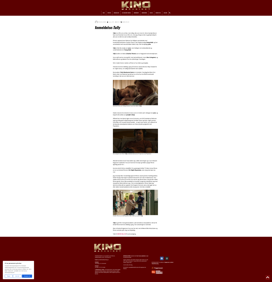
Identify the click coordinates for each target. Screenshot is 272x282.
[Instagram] (167, 258)
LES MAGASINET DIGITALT (126, 13)
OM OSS (151, 13)
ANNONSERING (144, 13)
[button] (170, 13)
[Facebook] (162, 258)
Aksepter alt (27, 276)
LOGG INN (165, 13)
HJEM (104, 13)
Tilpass (8, 276)
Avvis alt (17, 276)
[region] (18, 270)
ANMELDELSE (125, 22)
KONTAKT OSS (158, 13)
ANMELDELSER (116, 13)
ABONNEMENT (136, 13)
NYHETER (109, 13)
